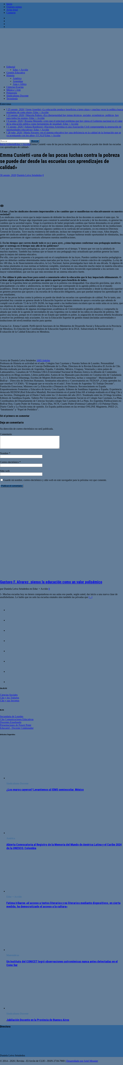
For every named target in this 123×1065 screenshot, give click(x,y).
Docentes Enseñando (10, 722)
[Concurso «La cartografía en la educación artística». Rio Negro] (12, 640)
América (17, 78)
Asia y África (19, 84)
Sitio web (5, 471)
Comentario (6, 434)
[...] (90, 597)
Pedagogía (11, 92)
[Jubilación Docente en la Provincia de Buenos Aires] (32, 1008)
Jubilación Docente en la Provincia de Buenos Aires (37, 1020)
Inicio (9, 4)
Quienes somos (14, 6)
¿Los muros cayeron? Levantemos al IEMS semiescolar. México (45, 789)
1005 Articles (43, 360)
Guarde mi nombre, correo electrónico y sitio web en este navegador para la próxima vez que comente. (55, 480)
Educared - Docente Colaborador (16, 728)
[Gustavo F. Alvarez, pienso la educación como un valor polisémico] (54, 575)
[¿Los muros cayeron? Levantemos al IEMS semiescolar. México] (32, 778)
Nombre (4, 453)
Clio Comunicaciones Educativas (16, 719)
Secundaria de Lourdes (11, 716)
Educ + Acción (20, 69)
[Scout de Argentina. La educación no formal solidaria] (12, 620)
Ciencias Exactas (15, 87)
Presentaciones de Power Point (15, 725)
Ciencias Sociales (9, 694)
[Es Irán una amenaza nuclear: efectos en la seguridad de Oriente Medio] (12, 681)
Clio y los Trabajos (9, 697)
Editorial (10, 66)
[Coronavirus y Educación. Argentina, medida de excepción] (12, 651)
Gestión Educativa (15, 72)
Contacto (11, 12)
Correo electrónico (9, 462)
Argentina (18, 81)
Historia (10, 75)
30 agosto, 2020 (8, 175)
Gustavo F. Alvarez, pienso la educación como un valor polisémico (51, 582)
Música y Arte (13, 90)
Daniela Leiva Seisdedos (29, 175)
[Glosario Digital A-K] (12, 671)
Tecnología (12, 98)
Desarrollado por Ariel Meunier (82, 1061)
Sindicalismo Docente (17, 95)
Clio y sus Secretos (9, 700)
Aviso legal (12, 9)
